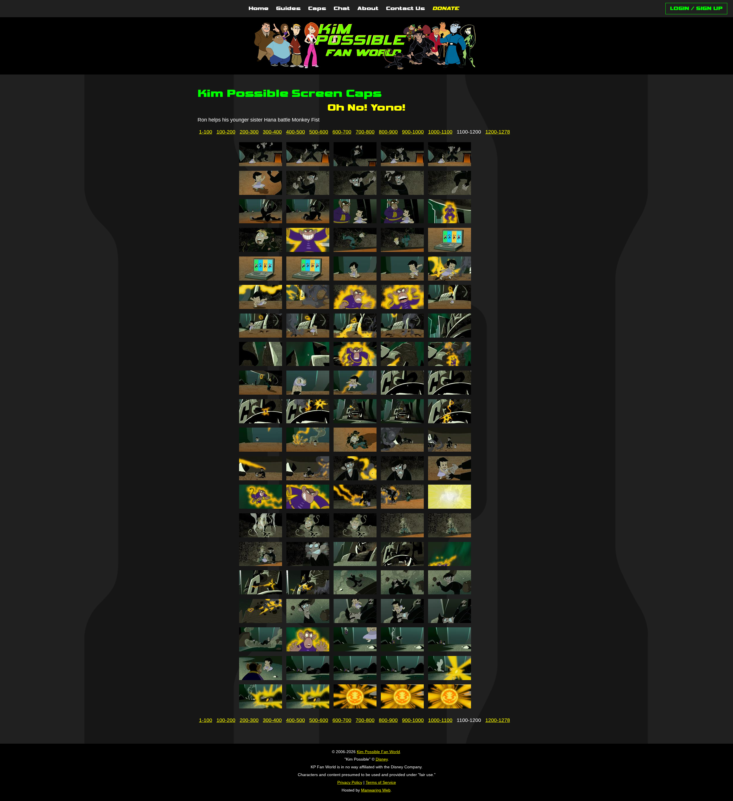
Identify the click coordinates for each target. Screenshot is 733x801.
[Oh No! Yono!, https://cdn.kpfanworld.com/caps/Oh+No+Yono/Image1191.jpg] (260, 678)
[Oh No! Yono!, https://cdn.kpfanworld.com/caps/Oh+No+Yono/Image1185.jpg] (449, 621)
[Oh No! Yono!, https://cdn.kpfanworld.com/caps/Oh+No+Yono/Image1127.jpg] (307, 307)
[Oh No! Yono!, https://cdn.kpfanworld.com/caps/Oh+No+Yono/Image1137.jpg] (307, 364)
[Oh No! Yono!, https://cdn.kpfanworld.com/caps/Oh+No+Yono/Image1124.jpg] (402, 279)
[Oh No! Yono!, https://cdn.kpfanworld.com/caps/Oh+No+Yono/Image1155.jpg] (449, 450)
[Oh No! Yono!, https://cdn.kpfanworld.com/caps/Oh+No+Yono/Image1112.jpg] (307, 221)
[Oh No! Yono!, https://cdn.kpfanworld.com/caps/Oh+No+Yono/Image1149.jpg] (402, 421)
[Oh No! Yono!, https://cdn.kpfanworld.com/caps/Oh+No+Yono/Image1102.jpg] (307, 164)
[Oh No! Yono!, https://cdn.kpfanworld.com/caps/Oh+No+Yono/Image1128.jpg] (355, 307)
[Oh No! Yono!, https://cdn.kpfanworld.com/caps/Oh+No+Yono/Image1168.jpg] (355, 535)
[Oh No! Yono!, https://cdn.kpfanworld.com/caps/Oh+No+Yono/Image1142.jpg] (307, 393)
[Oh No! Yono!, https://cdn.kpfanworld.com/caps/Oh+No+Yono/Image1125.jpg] (449, 279)
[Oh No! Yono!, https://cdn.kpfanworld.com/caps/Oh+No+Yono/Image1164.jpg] (402, 507)
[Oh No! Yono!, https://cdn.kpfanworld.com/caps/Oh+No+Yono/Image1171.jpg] (260, 564)
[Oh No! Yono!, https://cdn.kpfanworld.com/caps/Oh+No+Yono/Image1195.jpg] (449, 678)
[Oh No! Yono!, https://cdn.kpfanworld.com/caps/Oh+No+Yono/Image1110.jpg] (449, 193)
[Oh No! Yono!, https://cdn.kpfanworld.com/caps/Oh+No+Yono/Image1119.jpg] (402, 250)
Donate (445, 8)
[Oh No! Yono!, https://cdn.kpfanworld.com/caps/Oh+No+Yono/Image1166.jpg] (260, 535)
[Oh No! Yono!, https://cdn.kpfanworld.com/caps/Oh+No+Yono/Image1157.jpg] (307, 478)
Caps (317, 8)
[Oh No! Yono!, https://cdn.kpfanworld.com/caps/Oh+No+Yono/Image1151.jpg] (260, 450)
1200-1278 (497, 132)
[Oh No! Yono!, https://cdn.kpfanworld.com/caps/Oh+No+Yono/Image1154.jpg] (402, 450)
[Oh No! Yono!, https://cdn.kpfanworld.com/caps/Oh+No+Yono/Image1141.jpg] (260, 393)
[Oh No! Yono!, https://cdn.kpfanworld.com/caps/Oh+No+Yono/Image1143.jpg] (355, 393)
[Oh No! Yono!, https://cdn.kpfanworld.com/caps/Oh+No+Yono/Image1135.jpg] (449, 336)
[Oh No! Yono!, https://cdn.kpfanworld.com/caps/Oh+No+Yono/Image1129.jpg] (402, 307)
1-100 (205, 132)
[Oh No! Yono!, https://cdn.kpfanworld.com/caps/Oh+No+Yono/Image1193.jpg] (355, 678)
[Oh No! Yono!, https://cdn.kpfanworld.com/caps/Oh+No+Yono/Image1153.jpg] (355, 450)
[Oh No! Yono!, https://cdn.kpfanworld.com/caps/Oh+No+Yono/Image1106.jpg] (260, 193)
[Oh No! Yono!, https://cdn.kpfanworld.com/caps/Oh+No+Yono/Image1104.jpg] (402, 164)
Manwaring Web (376, 790)
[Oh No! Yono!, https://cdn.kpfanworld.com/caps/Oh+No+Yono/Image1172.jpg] (307, 564)
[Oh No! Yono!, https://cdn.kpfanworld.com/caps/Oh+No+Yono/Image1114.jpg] (402, 221)
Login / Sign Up (696, 8)
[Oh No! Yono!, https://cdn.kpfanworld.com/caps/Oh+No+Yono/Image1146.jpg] (260, 421)
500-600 (318, 132)
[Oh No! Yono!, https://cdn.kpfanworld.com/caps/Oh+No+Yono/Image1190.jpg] (449, 650)
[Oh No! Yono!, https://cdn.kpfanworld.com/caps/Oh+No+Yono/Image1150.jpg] (449, 421)
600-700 (341, 132)
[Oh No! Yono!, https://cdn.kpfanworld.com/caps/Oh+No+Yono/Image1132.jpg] (307, 336)
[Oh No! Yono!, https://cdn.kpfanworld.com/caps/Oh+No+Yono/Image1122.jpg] (307, 279)
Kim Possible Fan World (378, 751)
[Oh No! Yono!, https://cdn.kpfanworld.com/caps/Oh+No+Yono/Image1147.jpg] (307, 421)
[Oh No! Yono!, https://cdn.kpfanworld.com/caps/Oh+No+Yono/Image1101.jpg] (260, 164)
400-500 (295, 132)
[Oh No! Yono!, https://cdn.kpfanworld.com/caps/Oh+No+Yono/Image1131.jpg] (260, 336)
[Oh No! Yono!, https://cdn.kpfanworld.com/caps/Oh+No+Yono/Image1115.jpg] (449, 221)
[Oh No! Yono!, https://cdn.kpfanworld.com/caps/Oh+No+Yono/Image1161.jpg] (260, 507)
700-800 (365, 132)
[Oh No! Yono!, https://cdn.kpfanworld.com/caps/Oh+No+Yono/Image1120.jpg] (449, 250)
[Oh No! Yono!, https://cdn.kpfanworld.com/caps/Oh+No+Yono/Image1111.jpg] (260, 221)
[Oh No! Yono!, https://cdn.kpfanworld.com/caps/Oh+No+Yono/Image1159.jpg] (402, 478)
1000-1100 (440, 132)
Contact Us (405, 8)
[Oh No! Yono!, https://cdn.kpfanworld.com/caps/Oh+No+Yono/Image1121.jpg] (260, 279)
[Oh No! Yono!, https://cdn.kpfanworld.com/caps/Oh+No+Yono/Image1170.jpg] (449, 535)
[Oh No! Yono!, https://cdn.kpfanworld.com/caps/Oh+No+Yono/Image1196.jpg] (260, 707)
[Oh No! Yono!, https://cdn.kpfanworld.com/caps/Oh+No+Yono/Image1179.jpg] (402, 593)
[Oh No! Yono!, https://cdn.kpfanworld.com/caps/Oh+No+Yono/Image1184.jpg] (402, 621)
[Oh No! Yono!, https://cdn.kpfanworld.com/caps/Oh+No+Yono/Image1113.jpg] (355, 221)
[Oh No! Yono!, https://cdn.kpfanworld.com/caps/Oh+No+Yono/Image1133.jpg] (355, 336)
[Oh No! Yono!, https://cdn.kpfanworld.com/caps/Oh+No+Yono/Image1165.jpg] (449, 507)
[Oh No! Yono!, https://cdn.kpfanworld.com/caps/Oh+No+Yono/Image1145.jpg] (449, 393)
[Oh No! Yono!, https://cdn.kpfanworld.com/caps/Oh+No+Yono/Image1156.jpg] (260, 478)
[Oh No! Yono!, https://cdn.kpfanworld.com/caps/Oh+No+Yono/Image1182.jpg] (307, 621)
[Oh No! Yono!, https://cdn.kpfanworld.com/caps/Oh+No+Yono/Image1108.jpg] (355, 193)
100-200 (225, 132)
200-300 (249, 132)
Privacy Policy (349, 782)
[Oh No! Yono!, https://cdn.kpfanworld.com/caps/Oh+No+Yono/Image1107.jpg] (307, 193)
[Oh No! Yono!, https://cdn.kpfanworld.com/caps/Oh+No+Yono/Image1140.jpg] (449, 364)
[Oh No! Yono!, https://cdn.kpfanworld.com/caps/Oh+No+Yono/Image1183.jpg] (355, 621)
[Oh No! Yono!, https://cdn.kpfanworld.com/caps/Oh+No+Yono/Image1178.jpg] (355, 593)
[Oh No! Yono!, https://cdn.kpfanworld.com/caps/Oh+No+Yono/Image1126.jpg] (260, 307)
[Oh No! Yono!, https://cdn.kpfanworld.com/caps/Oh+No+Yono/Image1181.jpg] (260, 621)
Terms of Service (381, 782)
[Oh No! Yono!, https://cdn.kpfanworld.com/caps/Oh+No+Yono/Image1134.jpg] (402, 336)
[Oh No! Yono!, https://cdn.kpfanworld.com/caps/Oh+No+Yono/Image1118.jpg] (355, 250)
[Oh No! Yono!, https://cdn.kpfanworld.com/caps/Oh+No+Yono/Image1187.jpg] (307, 650)
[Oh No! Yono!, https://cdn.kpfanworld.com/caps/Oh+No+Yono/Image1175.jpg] (449, 564)
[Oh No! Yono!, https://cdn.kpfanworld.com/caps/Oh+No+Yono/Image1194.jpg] (402, 678)
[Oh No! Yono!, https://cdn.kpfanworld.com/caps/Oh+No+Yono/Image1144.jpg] (402, 393)
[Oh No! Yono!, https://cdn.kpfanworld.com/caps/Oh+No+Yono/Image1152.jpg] (307, 450)
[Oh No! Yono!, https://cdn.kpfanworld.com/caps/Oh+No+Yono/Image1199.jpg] (402, 707)
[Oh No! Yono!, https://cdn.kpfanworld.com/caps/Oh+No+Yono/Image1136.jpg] (260, 364)
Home (259, 8)
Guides (288, 8)
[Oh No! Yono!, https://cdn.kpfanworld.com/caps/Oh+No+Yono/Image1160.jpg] (449, 478)
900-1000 (413, 132)
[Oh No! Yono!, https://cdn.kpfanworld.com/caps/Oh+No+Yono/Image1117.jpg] (307, 250)
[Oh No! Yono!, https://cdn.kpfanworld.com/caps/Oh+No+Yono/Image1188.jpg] (355, 650)
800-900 (388, 132)
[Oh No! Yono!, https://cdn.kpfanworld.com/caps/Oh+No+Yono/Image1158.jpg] (355, 478)
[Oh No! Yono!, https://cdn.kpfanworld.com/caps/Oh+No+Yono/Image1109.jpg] (402, 193)
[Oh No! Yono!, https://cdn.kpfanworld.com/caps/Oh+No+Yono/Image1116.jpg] (260, 250)
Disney (382, 759)
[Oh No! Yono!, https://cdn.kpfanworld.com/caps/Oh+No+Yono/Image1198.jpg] (355, 707)
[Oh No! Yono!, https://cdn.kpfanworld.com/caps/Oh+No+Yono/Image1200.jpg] (449, 707)
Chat (342, 8)
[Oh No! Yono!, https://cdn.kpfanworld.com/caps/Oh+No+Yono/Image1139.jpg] (402, 364)
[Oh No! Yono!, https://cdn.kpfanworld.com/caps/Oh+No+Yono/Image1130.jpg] (449, 307)
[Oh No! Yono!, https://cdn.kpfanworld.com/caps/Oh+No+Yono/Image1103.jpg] (355, 164)
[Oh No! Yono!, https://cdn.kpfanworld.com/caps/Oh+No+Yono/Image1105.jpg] (449, 164)
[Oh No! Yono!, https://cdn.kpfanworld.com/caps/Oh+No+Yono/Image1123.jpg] (355, 279)
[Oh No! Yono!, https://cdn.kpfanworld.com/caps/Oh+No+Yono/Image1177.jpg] (307, 593)
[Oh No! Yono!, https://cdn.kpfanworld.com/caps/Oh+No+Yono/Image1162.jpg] (307, 507)
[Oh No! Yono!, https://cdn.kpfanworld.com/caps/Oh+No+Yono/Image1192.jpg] (307, 678)
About (368, 8)
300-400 (272, 132)
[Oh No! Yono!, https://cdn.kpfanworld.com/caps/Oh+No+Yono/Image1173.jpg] (355, 564)
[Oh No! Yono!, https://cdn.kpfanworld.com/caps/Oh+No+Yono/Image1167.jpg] (307, 535)
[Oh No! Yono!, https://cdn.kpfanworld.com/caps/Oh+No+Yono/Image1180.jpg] (449, 593)
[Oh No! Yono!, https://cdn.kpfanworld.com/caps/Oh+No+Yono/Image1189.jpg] (402, 650)
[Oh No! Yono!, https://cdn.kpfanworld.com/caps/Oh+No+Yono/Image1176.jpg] (260, 593)
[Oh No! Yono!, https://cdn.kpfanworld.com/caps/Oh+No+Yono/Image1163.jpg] (355, 507)
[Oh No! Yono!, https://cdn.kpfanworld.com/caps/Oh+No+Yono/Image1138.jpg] (355, 364)
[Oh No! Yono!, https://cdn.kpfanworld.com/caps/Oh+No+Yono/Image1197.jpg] (307, 707)
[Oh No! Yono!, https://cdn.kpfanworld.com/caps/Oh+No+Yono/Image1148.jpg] (355, 421)
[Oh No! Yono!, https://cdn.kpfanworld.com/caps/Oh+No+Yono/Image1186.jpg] (260, 650)
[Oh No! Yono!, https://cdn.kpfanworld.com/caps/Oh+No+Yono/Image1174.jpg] (402, 564)
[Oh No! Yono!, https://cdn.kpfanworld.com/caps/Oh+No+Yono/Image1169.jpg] (402, 535)
